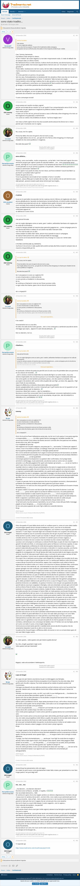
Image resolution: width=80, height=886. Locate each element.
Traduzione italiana (50, 878)
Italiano (5, 875)
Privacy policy (67, 875)
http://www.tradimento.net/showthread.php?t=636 (33, 848)
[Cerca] (77, 11)
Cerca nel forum (16, 15)
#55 (77, 781)
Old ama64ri (7, 202)
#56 (77, 840)
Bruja (8, 418)
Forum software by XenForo (30, 878)
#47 (77, 252)
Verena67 (7, 46)
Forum (4, 12)
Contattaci (50, 875)
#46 (77, 216)
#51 (77, 522)
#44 (77, 153)
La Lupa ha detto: (22, 257)
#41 (77, 35)
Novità (12, 12)
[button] (16, 11)
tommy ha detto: (22, 301)
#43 (77, 128)
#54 (77, 765)
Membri (21, 12)
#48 (77, 296)
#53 (77, 671)
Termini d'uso (58, 875)
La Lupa (8, 139)
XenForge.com (60, 878)
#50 (77, 408)
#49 (77, 342)
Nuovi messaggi (5, 15)
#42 (77, 102)
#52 (77, 636)
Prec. (3, 32)
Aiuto (74, 875)
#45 (77, 192)
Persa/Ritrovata (8, 163)
